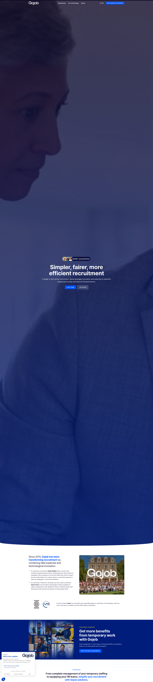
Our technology (73, 3)
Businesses (62, 3)
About (83, 3)
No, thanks (7, 674)
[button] (3, 679)
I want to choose (18, 674)
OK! (29, 674)
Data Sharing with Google (10, 667)
